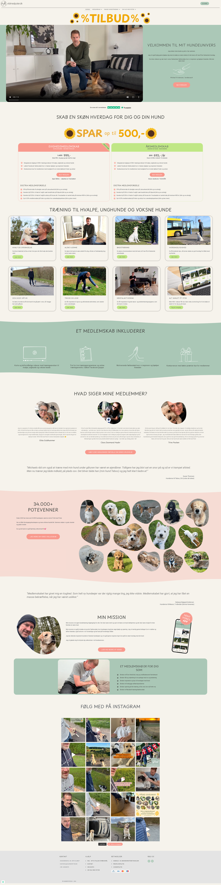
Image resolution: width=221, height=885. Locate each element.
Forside (87, 9)
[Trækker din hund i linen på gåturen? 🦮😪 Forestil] (123, 780)
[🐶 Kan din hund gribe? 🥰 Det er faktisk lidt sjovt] (98, 730)
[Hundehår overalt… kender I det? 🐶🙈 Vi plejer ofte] (123, 755)
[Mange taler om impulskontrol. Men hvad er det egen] (123, 829)
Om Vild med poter (128, 9)
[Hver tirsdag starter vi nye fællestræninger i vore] (73, 804)
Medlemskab (96, 9)
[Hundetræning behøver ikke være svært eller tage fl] (73, 780)
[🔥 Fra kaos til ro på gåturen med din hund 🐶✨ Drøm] (73, 829)
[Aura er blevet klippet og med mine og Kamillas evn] (148, 780)
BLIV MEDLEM (64, 175)
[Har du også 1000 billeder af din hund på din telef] (98, 829)
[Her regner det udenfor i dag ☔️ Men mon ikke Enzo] (123, 804)
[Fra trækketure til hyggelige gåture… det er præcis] (148, 829)
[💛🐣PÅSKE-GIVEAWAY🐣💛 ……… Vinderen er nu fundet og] (148, 804)
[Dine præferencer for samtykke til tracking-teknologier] (3, 882)
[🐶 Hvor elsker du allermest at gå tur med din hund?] (148, 730)
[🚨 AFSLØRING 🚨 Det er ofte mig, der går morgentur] (98, 780)
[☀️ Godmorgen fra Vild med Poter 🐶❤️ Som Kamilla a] (123, 730)
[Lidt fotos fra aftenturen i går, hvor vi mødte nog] (98, 755)
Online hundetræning (111, 9)
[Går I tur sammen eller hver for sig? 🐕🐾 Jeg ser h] (73, 730)
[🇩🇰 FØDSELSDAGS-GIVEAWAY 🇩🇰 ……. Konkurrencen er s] (148, 755)
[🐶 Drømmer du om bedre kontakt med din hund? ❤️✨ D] (73, 755)
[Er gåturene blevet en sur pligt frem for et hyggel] (98, 804)
